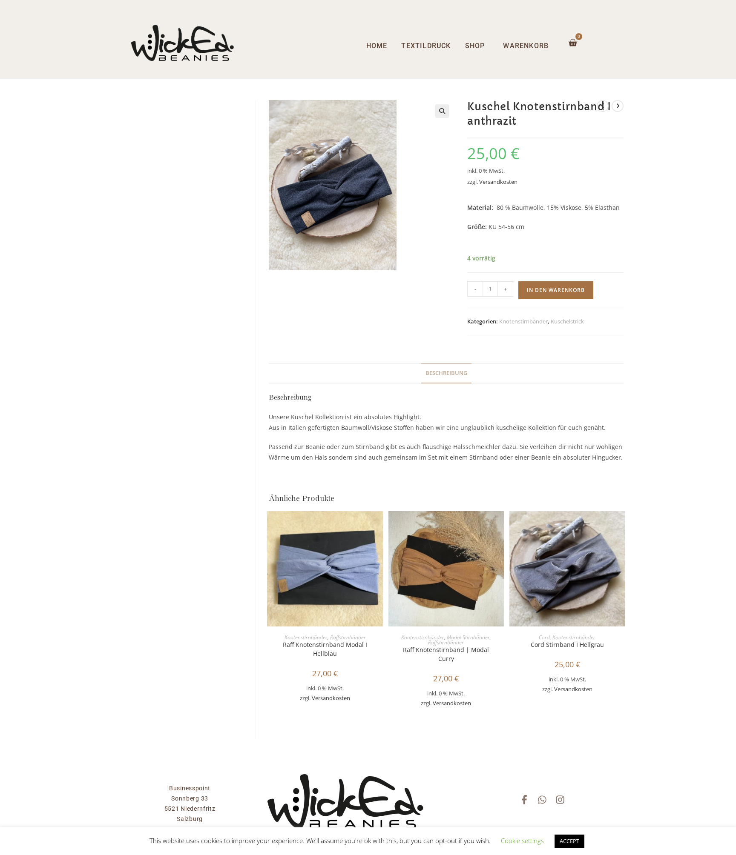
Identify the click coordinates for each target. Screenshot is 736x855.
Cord (544, 637)
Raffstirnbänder (348, 637)
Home (377, 46)
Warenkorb (526, 46)
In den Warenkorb (556, 290)
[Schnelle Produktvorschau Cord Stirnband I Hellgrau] (621, 526)
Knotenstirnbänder (523, 321)
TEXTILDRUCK (426, 46)
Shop (475, 46)
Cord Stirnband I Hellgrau (567, 645)
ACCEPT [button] (569, 841)
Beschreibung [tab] (446, 373)
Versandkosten (498, 182)
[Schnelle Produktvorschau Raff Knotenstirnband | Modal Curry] (499, 526)
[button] (442, 111)
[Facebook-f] (524, 799)
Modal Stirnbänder (468, 637)
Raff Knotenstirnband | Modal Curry (446, 654)
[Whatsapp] (542, 799)
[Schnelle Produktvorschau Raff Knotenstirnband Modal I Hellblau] (378, 526)
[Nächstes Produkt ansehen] (618, 106)
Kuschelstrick (567, 321)
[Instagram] (560, 799)
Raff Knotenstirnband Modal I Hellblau (325, 649)
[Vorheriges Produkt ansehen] (603, 106)
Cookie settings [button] (522, 840)
